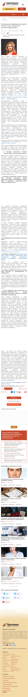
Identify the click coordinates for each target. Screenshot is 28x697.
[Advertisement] (14, 194)
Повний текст (5, 641)
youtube (7, 602)
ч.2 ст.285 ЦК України (10, 130)
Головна (4, 17)
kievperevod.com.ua (6, 671)
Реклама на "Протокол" (8, 676)
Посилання (4, 669)
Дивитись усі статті (14, 586)
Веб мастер (5, 658)
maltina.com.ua (13, 663)
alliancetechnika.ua (6, 655)
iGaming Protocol (7, 690)
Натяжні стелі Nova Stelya (15, 668)
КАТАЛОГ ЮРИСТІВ (9, 458)
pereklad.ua (13, 654)
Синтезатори (5, 661)
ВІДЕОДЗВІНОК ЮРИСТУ (10, 447)
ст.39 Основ (20, 130)
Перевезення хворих (14, 659)
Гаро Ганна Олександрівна (13, 382)
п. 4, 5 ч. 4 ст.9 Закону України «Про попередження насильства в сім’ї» (14, 251)
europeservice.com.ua (6, 666)
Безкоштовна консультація (13, 441)
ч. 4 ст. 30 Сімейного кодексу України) (14, 142)
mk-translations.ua (14, 662)
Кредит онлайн (6, 688)
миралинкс (4, 656)
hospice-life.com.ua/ (14, 660)
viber (18, 598)
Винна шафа (13, 657)
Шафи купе (13, 665)
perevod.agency (5, 663)
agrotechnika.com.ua (6, 664)
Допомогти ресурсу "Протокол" (10, 686)
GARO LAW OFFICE (15, 30)
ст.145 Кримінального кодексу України (12, 66)
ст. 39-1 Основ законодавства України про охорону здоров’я (14, 95)
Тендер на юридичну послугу (10, 682)
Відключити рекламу (14, 404)
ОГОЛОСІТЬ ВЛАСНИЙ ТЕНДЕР (12, 453)
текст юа (4, 667)
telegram (7, 598)
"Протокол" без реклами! (9, 678)
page (7, 593)
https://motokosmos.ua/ (7, 660)
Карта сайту (5, 680)
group (18, 593)
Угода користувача (7, 684)
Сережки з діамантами (6, 653)
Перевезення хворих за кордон (15, 671)
